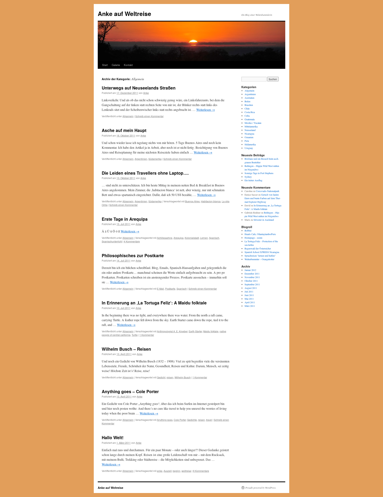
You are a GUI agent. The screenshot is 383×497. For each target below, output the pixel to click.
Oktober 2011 (251, 280)
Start (105, 65)
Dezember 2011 (252, 273)
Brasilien (249, 104)
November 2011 (252, 277)
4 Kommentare (132, 241)
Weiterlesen (205, 109)
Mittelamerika (251, 126)
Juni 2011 (249, 295)
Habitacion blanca (211, 201)
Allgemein (127, 116)
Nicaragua (249, 133)
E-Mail (160, 288)
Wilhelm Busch (183, 377)
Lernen (204, 237)
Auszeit (168, 470)
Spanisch (214, 237)
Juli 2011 (249, 291)
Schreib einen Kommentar (149, 116)
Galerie (116, 65)
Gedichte (192, 419)
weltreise (186, 470)
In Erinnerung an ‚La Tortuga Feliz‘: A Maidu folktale (154, 303)
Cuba (247, 115)
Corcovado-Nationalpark (267, 191)
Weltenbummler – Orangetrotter (259, 259)
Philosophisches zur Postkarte (133, 255)
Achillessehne (164, 237)
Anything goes (165, 419)
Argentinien (141, 158)
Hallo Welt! (112, 437)
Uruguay (249, 148)
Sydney (248, 176)
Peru (247, 140)
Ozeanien (249, 137)
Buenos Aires (192, 201)
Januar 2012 (250, 270)
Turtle (135, 335)
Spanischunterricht (112, 241)
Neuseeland (250, 130)
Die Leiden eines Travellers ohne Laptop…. (145, 173)
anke (159, 470)
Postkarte (170, 288)
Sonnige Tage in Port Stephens (259, 173)
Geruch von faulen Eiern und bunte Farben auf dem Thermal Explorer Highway (263, 198)
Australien (249, 97)
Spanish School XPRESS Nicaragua (262, 252)
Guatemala (250, 119)
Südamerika (155, 158)
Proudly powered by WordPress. (260, 487)
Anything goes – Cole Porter (130, 391)
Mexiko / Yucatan (253, 122)
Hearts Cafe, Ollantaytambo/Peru (260, 234)
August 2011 (251, 287)
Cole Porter (180, 419)
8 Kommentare (201, 470)
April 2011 (250, 302)
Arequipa (179, 237)
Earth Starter (195, 331)
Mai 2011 (249, 298)
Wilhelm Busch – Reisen (126, 349)
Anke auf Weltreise (124, 13)
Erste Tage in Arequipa (125, 219)
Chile (247, 108)
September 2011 (252, 284)
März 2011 (250, 305)
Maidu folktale (210, 331)
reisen (170, 377)
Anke (146, 92)
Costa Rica (250, 112)
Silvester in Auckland (264, 219)
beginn (176, 470)
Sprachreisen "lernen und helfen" (260, 255)
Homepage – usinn (253, 237)
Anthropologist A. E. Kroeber (172, 331)
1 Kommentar (146, 335)
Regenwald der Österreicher (258, 248)
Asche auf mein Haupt (124, 130)
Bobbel (248, 230)
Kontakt (128, 65)
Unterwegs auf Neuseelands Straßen (139, 88)
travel (209, 419)
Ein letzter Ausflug (253, 180)
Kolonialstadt (192, 237)
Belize (247, 101)
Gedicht (161, 377)
